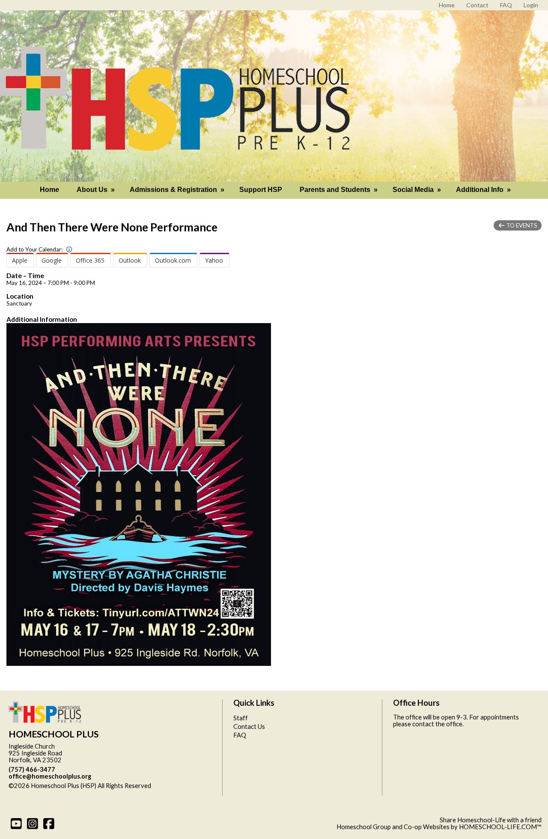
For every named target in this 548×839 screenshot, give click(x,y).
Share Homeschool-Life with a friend (491, 820)
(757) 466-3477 (32, 769)
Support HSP (260, 189)
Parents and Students (339, 189)
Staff (240, 718)
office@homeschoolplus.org (50, 776)
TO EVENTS (521, 225)
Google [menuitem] (52, 260)
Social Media (418, 189)
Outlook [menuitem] (130, 260)
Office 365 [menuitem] (90, 260)
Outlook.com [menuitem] (173, 260)
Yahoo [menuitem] (214, 260)
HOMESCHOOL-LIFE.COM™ (500, 826)
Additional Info (484, 189)
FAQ (239, 735)
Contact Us (249, 726)
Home (49, 189)
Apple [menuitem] (19, 260)
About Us (96, 189)
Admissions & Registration (178, 189)
